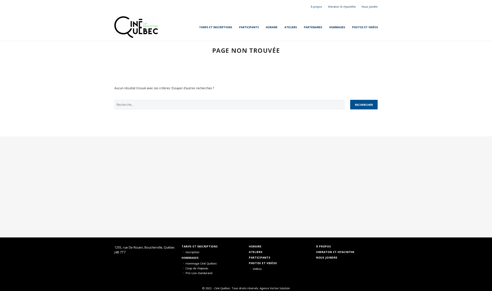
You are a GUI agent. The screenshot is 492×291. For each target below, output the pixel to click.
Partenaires (313, 27)
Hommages (337, 27)
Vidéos (257, 268)
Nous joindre (370, 6)
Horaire (272, 27)
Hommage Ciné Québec (201, 263)
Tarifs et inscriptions (215, 27)
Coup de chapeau (196, 268)
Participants (249, 27)
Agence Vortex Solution (275, 288)
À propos (316, 6)
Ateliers (290, 27)
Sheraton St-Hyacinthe (342, 6)
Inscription (192, 252)
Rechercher (364, 105)
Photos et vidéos (365, 27)
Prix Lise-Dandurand (198, 273)
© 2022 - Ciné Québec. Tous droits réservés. (230, 288)
